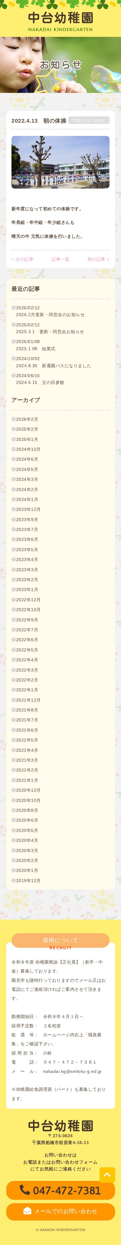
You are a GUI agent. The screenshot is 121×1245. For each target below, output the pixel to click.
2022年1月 (27, 689)
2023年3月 (27, 569)
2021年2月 (27, 770)
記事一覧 (60, 259)
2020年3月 (27, 850)
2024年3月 (27, 479)
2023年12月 (28, 509)
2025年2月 (27, 429)
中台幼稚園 (61, 17)
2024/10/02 (54, 362)
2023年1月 (27, 589)
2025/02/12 (50, 328)
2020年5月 (27, 830)
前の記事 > (98, 259)
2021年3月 (27, 760)
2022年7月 (27, 629)
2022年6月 (27, 639)
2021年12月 (28, 700)
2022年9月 (27, 619)
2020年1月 (27, 870)
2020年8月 (27, 810)
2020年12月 (28, 790)
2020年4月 (27, 840)
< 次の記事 (22, 259)
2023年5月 (27, 549)
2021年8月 (27, 709)
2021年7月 (27, 719)
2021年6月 (27, 730)
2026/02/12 (50, 311)
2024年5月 (27, 469)
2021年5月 (27, 740)
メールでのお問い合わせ (66, 1211)
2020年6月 (27, 820)
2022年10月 (28, 609)
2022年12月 (28, 599)
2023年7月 (27, 529)
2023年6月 (27, 539)
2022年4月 (27, 659)
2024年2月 (27, 489)
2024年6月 (27, 459)
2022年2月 (27, 679)
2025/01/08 (36, 345)
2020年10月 (28, 800)
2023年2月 (27, 579)
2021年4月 (27, 750)
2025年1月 (27, 439)
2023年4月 (27, 559)
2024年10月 (28, 449)
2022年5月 (27, 649)
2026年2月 (27, 419)
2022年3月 (27, 670)
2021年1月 (27, 780)
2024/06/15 (40, 379)
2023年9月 (27, 519)
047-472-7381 (67, 1190)
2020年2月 (27, 860)
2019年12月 (28, 880)
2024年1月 (27, 499)
